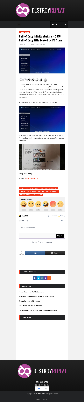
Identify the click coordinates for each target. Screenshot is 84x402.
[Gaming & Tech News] (40, 17)
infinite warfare (52, 191)
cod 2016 (23, 191)
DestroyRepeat (40, 44)
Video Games (24, 32)
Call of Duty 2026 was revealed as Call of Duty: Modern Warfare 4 (38, 310)
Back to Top (41, 399)
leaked (39, 195)
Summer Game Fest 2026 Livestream (29, 301)
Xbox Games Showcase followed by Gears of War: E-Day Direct (37, 296)
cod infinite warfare (36, 191)
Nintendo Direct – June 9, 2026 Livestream (31, 292)
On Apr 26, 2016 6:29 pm (26, 44)
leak (33, 195)
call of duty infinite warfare (46, 188)
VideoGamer (34, 178)
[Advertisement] (42, 337)
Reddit (27, 178)
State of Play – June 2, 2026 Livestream (30, 305)
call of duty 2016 (26, 188)
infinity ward (25, 195)
